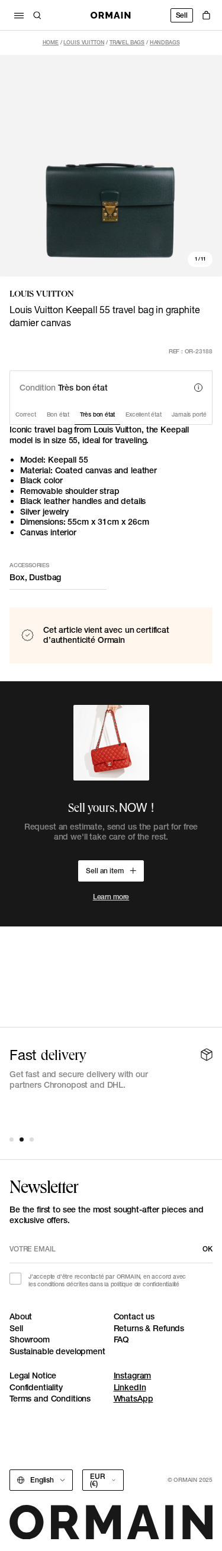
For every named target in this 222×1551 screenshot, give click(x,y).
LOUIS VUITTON (83, 42)
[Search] (37, 15)
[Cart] (206, 15)
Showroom (29, 1339)
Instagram (133, 1375)
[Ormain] (111, 15)
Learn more (111, 896)
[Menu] (18, 15)
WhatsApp (133, 1398)
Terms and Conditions (50, 1398)
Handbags (165, 42)
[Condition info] (198, 387)
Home (51, 42)
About (20, 1316)
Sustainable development (57, 1351)
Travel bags (127, 42)
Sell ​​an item (104, 870)
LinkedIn (130, 1387)
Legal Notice (32, 1375)
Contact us (134, 1316)
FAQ (122, 1339)
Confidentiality (36, 1387)
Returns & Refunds (149, 1328)
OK (207, 1248)
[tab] (11, 1139)
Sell (182, 15)
